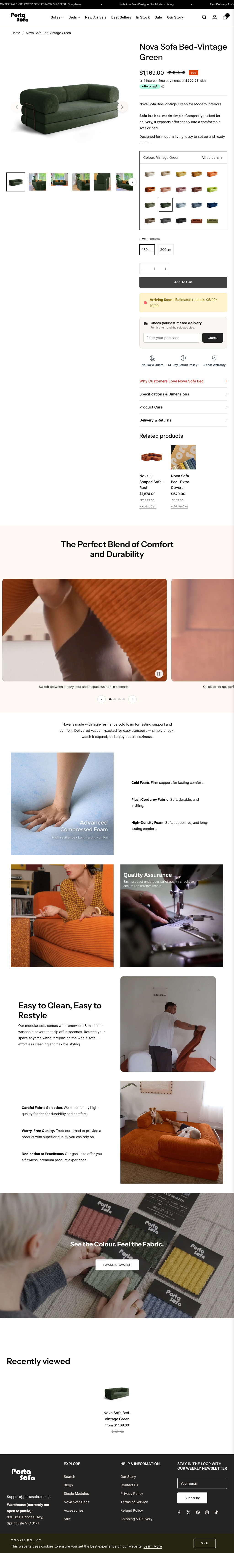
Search (69, 1476)
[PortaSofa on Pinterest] (198, 1512)
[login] (214, 17)
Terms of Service (134, 1502)
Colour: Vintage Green (161, 157)
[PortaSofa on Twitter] (188, 1512)
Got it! (205, 1543)
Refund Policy (131, 1510)
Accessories (74, 1510)
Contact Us (129, 1485)
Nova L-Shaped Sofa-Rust (151, 482)
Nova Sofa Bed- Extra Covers (180, 482)
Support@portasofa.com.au (29, 1497)
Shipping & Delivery (136, 1519)
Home (15, 33)
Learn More (153, 1546)
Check (213, 338)
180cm (147, 249)
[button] (204, 17)
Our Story (128, 1476)
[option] (70, 104)
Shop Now (156, 4)
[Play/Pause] (159, 674)
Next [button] (122, 107)
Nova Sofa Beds (76, 1502)
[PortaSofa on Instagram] (207, 1512)
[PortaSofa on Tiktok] (217, 1512)
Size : (149, 239)
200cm (165, 249)
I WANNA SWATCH (117, 1265)
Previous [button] (17, 107)
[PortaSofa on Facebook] (179, 1512)
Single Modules (76, 1493)
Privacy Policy (131, 1493)
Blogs (68, 1485)
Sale (67, 1519)
